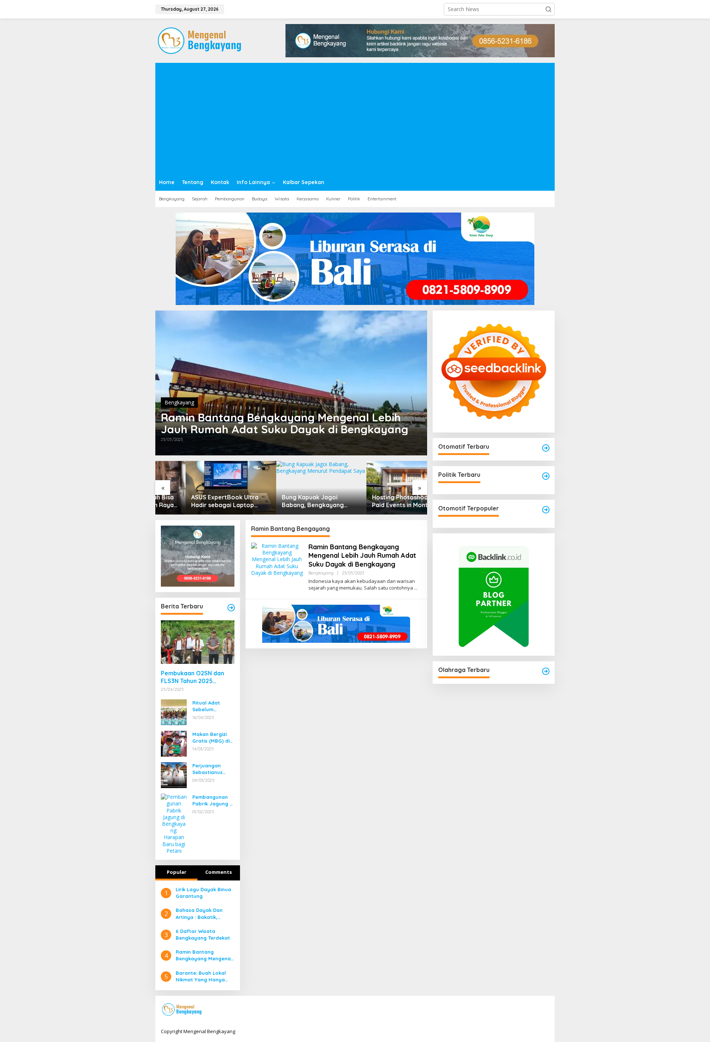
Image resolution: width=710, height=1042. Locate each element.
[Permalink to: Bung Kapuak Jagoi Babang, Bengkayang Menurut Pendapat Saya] (291, 488)
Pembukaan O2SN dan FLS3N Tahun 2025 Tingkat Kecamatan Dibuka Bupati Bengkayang (192, 677)
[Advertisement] (355, 118)
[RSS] (544, 1010)
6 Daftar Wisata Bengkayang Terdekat (203, 934)
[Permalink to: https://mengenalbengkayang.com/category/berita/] (231, 607)
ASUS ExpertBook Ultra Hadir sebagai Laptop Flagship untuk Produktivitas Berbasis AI (197, 501)
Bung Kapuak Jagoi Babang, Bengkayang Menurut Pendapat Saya (286, 501)
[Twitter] (510, 1010)
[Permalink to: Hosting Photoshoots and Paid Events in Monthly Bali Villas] (382, 488)
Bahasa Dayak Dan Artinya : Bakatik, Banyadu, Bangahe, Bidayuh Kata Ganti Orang (200, 913)
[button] (548, 9)
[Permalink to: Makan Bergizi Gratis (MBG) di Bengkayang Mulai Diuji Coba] (174, 743)
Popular (176, 872)
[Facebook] (498, 1010)
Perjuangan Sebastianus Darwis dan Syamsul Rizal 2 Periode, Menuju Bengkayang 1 (211, 769)
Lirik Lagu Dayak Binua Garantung (203, 892)
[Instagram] (521, 1010)
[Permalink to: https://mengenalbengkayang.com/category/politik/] (545, 476)
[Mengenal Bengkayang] (200, 40)
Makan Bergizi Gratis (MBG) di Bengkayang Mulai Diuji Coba (211, 737)
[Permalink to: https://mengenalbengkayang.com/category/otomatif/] (545, 448)
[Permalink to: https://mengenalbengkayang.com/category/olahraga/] (545, 671)
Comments (218, 872)
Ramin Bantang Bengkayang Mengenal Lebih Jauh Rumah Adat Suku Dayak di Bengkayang (284, 423)
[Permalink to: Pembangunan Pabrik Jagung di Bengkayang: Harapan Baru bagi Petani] (174, 823)
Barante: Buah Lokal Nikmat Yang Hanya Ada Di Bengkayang (201, 976)
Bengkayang (179, 402)
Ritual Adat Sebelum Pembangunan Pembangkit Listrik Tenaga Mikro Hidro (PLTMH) (210, 706)
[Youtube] (533, 1010)
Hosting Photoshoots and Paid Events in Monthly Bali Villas (380, 501)
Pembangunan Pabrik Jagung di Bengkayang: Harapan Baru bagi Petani (213, 800)
